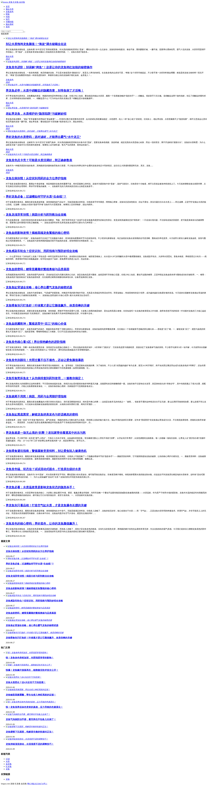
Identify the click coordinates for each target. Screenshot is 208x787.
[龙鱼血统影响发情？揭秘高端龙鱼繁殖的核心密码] (28, 583)
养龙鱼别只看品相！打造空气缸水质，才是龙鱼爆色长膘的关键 (46, 505)
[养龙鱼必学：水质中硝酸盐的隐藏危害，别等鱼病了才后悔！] (33, 85)
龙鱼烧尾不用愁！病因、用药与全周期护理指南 (36, 396)
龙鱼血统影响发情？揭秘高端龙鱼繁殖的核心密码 (37, 232)
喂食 (8, 14)
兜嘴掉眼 (9, 22)
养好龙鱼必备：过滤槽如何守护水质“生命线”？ (36, 196)
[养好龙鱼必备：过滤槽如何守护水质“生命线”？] (27, 558)
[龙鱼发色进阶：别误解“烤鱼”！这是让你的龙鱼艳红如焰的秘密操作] (36, 61)
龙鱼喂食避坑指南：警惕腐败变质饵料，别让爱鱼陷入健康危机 (46, 450)
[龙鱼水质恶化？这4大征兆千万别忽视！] (23, 677)
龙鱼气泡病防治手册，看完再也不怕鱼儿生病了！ (31, 719)
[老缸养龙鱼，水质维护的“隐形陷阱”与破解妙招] (27, 108)
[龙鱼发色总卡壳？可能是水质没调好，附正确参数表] (29, 154)
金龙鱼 (9, 764)
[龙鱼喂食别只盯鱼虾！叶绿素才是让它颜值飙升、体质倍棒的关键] (35, 633)
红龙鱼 (9, 766)
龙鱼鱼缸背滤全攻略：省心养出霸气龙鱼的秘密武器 (39, 287)
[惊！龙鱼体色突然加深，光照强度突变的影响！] (27, 653)
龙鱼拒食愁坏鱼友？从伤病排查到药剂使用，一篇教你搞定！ (45, 378)
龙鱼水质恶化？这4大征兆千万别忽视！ (26, 682)
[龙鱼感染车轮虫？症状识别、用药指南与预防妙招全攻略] (31, 595)
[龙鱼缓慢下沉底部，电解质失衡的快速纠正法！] (27, 727)
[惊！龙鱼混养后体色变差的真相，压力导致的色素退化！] (31, 702)
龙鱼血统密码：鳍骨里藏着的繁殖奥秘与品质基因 (37, 269)
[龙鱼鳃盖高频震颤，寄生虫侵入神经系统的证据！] (28, 690)
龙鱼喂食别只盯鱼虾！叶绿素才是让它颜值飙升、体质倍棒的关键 (48, 305)
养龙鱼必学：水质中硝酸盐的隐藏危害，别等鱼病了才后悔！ (45, 90)
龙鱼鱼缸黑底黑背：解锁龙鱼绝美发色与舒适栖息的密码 (42, 414)
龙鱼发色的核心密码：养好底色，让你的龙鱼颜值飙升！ (42, 523)
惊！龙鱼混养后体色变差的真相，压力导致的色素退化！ (34, 707)
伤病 (8, 17)
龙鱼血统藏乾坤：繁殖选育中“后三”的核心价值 (36, 323)
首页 (8, 7)
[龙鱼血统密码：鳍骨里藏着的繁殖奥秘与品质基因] (28, 608)
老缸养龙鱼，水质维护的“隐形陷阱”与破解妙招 (36, 113)
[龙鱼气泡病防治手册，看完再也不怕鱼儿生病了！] (28, 714)
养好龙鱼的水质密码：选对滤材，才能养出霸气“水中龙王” (43, 136)
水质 (8, 761)
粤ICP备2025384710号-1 (37, 784)
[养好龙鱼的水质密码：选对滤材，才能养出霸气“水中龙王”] (32, 131)
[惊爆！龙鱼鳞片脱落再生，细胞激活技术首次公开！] (29, 665)
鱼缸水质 (9, 9)
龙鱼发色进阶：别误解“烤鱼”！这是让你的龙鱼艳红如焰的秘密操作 (49, 67)
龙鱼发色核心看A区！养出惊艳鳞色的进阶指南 (36, 341)
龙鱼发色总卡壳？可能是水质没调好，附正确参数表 (39, 160)
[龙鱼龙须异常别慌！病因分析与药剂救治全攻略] (27, 571)
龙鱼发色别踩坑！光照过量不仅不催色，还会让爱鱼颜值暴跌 (45, 360)
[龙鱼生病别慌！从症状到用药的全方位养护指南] (27, 546)
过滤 (8, 759)
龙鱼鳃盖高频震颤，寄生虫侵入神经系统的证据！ (31, 695)
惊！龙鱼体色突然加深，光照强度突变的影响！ (30, 657)
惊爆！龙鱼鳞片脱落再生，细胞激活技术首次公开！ (32, 670)
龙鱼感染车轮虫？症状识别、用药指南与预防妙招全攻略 (42, 251)
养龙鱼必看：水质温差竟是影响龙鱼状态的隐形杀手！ (40, 487)
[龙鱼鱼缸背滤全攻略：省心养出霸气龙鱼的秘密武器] (29, 620)
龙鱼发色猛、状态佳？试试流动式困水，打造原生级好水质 (43, 469)
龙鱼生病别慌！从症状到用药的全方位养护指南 (36, 178)
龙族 (8, 779)
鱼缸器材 (9, 24)
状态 (8, 19)
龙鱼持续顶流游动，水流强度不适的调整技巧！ (30, 744)
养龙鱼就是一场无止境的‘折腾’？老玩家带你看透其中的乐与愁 (46, 432)
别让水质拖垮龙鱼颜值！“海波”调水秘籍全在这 (36, 44)
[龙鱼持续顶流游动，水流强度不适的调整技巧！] (27, 739)
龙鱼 (8, 769)
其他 (8, 27)
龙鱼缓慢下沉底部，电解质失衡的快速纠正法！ (30, 731)
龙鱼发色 (9, 12)
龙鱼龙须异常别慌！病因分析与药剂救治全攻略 (36, 214)
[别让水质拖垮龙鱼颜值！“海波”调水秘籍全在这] (27, 38)
